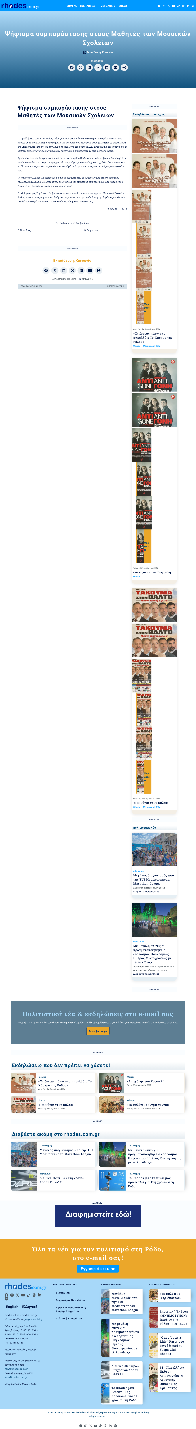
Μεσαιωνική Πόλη (151, 345)
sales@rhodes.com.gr (16, 1377)
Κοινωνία (107, 52)
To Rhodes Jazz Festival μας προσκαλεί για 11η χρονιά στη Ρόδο (151, 1182)
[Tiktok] (178, 6)
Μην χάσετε (147, 307)
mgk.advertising (33, 1319)
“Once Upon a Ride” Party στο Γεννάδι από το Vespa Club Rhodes (172, 1346)
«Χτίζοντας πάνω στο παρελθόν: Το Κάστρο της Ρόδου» (153, 337)
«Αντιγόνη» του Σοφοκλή (152, 572)
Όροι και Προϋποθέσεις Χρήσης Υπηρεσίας (71, 1309)
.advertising (141, 1412)
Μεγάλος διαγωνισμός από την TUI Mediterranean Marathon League (153, 879)
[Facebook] (159, 6)
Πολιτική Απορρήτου (69, 1318)
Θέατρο (136, 345)
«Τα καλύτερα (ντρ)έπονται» (148, 1105)
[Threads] (183, 6)
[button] (71, 67)
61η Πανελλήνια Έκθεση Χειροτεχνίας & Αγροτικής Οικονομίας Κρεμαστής (172, 1378)
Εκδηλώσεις (87, 5)
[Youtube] (173, 6)
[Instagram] (163, 6)
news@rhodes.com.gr (16, 1368)
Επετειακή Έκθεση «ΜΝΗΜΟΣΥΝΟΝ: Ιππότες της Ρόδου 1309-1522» (174, 1317)
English (124, 5)
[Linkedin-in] (188, 6)
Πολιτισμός (138, 941)
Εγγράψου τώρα (98, 1031)
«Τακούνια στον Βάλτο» (151, 803)
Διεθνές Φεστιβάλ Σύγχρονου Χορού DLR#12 (125, 1370)
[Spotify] (193, 6)
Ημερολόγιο (107, 5)
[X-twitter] (168, 6)
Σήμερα (72, 5)
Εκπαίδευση (94, 52)
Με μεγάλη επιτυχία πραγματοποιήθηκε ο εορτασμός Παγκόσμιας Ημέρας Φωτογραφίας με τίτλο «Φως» (152, 954)
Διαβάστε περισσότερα (146, 891)
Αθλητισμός (139, 871)
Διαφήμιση (63, 1292)
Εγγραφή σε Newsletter (70, 1300)
